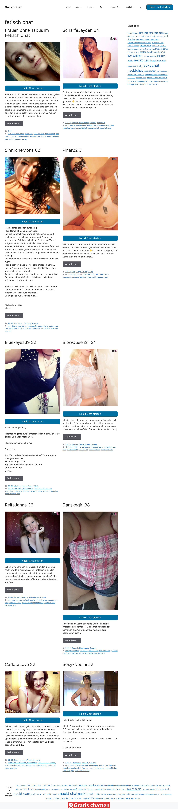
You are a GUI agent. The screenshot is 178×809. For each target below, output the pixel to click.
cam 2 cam (12, 326)
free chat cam (104, 651)
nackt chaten (72, 450)
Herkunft (114, 7)
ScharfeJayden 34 (81, 30)
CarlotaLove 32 (20, 664)
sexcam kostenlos (50, 491)
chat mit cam (39, 134)
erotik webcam (133, 46)
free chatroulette (101, 274)
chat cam (69, 447)
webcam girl (159, 81)
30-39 (68, 123)
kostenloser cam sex (13, 491)
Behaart (17, 597)
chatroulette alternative (17, 763)
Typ (101, 7)
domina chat (146, 43)
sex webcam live (36, 136)
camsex (135, 36)
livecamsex (41, 765)
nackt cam (142, 60)
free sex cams (15, 603)
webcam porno (20, 139)
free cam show (50, 789)
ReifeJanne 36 (19, 504)
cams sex (29, 134)
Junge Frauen (81, 272)
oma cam (36, 328)
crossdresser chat (135, 43)
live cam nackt (163, 789)
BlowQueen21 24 (79, 342)
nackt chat (82, 128)
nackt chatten (25, 328)
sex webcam (99, 653)
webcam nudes (107, 450)
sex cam (161, 75)
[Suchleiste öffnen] (140, 7)
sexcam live (83, 450)
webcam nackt (141, 84)
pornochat (37, 491)
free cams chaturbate (46, 763)
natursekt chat (137, 74)
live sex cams (30, 765)
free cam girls (157, 46)
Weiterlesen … (14, 123)
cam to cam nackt (15, 488)
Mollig (90, 272)
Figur (89, 7)
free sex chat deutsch (43, 488)
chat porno (22, 326)
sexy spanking (138, 81)
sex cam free (141, 78)
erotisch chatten (29, 600)
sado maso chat (151, 75)
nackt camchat (134, 66)
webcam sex (102, 277)
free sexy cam (87, 768)
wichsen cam (10, 605)
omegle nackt (78, 277)
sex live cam (68, 798)
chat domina (98, 785)
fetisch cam (145, 45)
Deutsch (75, 123)
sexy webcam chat (12, 494)
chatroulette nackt (152, 39)
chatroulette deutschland (75, 125)
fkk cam (91, 274)
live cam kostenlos (149, 56)
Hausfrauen (84, 123)
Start (68, 7)
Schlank (93, 123)
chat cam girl (70, 274)
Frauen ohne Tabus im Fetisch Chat (27, 33)
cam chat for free (15, 600)
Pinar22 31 (73, 150)
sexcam (47, 136)
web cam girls (91, 277)
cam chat (143, 33)
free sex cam (150, 49)
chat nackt (69, 765)
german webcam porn (94, 447)
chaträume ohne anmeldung (86, 765)
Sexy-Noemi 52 (78, 664)
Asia (73, 272)
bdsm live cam (133, 33)
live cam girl (27, 491)
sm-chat (148, 81)
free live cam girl (139, 49)
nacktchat (51, 765)
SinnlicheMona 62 (22, 150)
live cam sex (72, 128)
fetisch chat (50, 134)
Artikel (129, 7)
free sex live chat (74, 768)
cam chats (57, 785)
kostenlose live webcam (14, 765)
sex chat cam (105, 128)
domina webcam (157, 43)
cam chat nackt (156, 33)
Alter (77, 7)
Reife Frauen (34, 597)
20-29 (68, 444)
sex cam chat (93, 128)
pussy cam (45, 328)
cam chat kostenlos (16, 134)
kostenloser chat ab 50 (103, 768)
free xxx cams (103, 125)
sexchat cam (94, 450)
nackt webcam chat (114, 794)
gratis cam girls (133, 52)
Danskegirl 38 (76, 504)
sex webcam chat (21, 136)
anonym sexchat (72, 651)
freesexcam (67, 277)
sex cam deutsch (160, 794)
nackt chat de (87, 653)
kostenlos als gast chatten (32, 603)
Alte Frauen (18, 323)
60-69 (10, 323)
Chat (10, 131)
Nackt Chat (13, 7)
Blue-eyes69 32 (20, 342)
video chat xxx (11, 768)
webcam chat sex (82, 771)
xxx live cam (153, 84)
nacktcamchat (158, 60)
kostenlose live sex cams (152, 52)
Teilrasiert (101, 123)
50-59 (68, 763)
